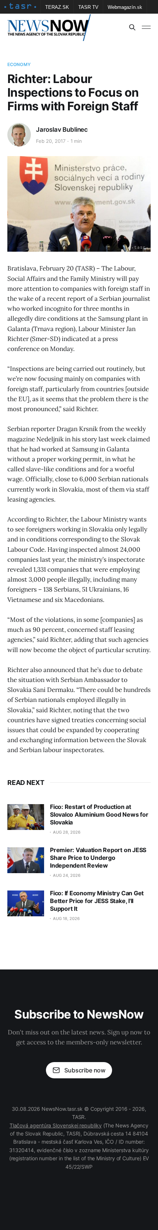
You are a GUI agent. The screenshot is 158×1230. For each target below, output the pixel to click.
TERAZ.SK (57, 7)
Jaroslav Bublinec (62, 129)
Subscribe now (84, 1070)
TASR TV (88, 7)
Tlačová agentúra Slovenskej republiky (56, 1125)
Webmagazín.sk (125, 7)
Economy (18, 64)
